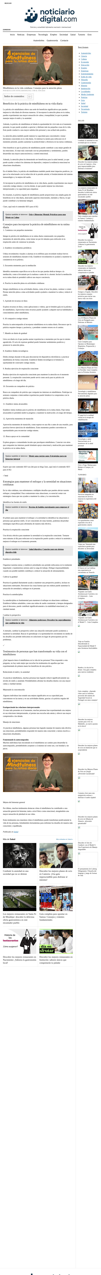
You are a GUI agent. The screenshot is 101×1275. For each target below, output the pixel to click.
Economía (85, 62)
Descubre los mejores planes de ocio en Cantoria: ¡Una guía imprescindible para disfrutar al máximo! (55, 875)
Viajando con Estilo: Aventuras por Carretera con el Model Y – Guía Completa (88, 620)
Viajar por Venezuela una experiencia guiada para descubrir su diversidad (86, 546)
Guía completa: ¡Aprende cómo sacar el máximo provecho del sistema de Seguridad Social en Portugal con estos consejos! (88, 695)
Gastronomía (52, 41)
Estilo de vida (86, 77)
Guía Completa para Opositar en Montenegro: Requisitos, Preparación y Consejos (87, 345)
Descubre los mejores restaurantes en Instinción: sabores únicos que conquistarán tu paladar (56, 960)
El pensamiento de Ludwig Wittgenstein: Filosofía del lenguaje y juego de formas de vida (87, 872)
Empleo (53, 35)
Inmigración (85, 89)
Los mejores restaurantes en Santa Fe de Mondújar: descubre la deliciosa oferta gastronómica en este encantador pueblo (19, 918)
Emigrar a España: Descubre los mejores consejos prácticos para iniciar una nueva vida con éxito (88, 295)
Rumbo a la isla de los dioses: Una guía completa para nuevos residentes (87, 670)
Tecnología (43, 35)
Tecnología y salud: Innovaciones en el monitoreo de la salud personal (85, 442)
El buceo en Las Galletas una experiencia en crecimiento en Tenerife (86, 570)
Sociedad (63, 35)
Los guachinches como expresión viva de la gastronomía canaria (86, 522)
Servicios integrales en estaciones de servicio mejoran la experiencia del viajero (87, 497)
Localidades (85, 91)
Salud (73, 35)
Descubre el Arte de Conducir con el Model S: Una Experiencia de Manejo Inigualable (87, 846)
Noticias (20, 35)
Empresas (31, 35)
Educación (85, 65)
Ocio (89, 35)
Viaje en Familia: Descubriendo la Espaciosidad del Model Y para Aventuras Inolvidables (87, 645)
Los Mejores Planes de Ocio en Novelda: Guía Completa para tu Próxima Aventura (87, 370)
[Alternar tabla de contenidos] (28, 97)
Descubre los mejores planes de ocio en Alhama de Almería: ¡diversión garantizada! (88, 820)
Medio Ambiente (87, 94)
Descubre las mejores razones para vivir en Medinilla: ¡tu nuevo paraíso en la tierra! (88, 723)
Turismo (81, 35)
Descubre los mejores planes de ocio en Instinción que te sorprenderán (88, 748)
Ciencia (84, 56)
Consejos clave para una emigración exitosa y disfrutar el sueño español (87, 795)
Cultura (84, 59)
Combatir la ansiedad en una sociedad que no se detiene (15, 872)
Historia (84, 86)
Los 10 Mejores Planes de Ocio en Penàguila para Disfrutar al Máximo (87, 320)
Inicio (12, 35)
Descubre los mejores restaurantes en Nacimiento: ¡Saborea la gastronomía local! (19, 960)
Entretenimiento (87, 74)
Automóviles (38, 41)
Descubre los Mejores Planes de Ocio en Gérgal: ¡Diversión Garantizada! (88, 771)
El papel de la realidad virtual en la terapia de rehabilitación (86, 417)
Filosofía (84, 80)
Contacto (64, 41)
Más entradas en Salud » (64, 839)
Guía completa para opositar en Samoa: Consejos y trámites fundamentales (53, 917)
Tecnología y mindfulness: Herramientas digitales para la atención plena (87, 394)
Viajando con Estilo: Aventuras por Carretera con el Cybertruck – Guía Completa (88, 595)
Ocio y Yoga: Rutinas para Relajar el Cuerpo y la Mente (87, 467)
